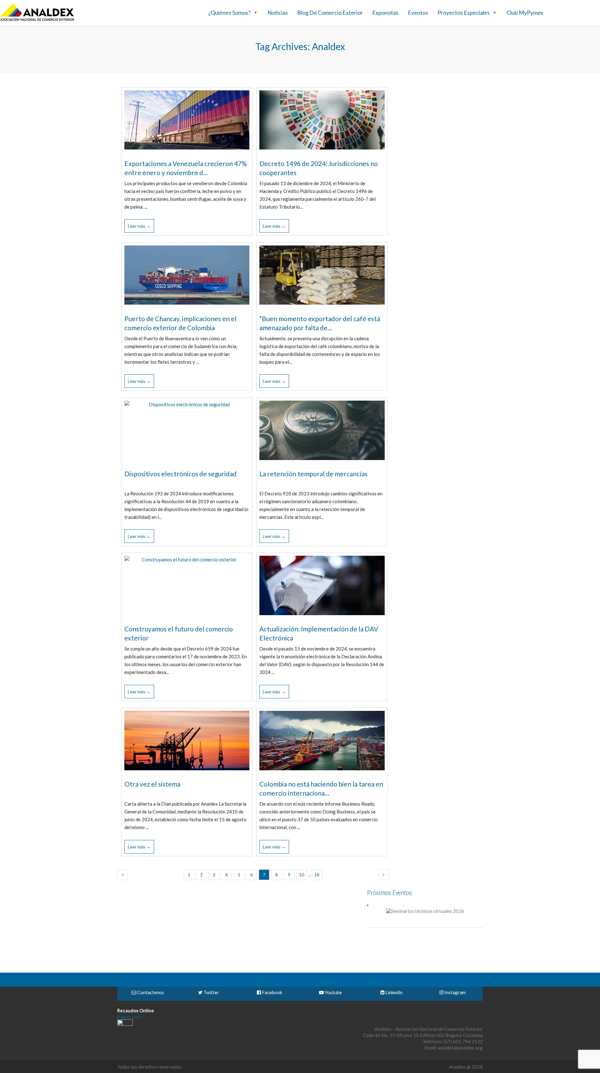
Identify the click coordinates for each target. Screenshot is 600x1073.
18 (316, 874)
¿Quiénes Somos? (229, 12)
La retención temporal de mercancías (313, 474)
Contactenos (150, 992)
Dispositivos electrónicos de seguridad (180, 474)
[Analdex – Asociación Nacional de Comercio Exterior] (37, 20)
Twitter (210, 992)
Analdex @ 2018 (466, 1067)
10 (301, 874)
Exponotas (385, 12)
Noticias (278, 12)
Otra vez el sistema (152, 784)
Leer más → (139, 226)
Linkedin (393, 992)
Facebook (271, 992)
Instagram (454, 992)
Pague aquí (128, 1017)
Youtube (333, 992)
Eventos (418, 12)
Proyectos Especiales (464, 12)
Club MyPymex (525, 12)
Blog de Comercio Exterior (330, 12)
